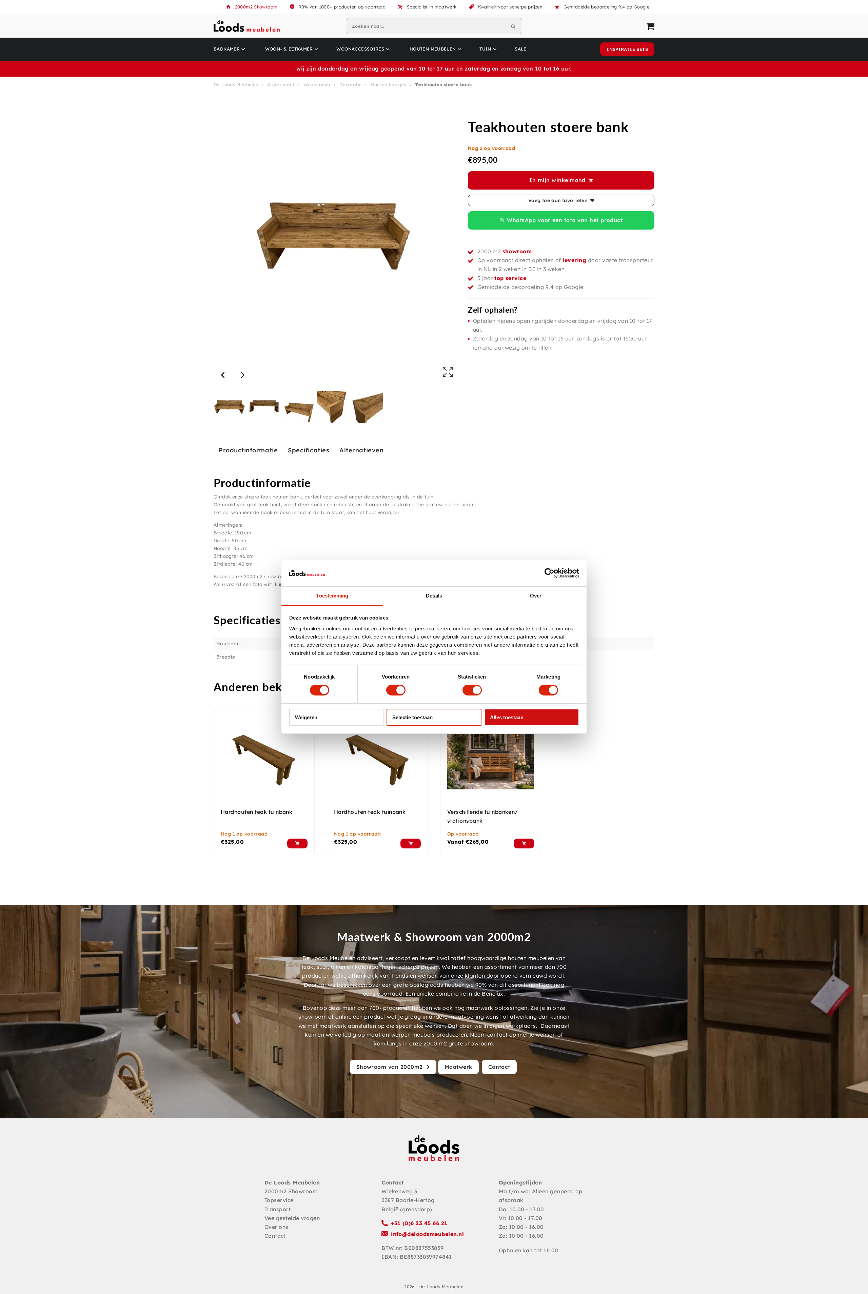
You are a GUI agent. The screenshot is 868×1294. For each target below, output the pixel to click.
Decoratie (350, 84)
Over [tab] (535, 596)
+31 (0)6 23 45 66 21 (419, 1223)
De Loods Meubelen (236, 84)
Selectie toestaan (412, 717)
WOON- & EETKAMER (289, 49)
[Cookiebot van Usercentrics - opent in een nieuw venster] (549, 573)
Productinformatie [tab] (248, 450)
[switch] (396, 690)
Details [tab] (434, 596)
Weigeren (306, 717)
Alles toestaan (507, 717)
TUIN (485, 49)
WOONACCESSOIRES (360, 49)
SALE (521, 49)
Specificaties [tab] (308, 450)
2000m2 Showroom (256, 6)
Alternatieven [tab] (361, 450)
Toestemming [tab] (332, 596)
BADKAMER (227, 49)
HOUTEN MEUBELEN (433, 49)
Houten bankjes (388, 84)
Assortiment (280, 84)
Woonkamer (317, 84)
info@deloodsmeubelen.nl (427, 1234)
